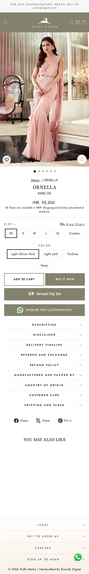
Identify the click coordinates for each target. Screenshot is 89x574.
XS (11, 233)
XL (58, 233)
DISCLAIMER (44, 335)
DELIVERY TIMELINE (44, 345)
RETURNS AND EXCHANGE (44, 355)
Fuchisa (72, 254)
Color (44, 245)
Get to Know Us (43, 536)
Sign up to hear (43, 559)
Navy (44, 265)
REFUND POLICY (44, 365)
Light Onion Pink (23, 254)
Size (44, 224)
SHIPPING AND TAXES (44, 405)
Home (35, 180)
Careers (43, 548)
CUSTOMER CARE (44, 395)
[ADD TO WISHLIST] (6, 160)
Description (44, 325)
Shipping (48, 208)
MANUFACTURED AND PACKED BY (44, 375)
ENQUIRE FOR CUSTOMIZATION (49, 310)
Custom (74, 233)
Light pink (51, 254)
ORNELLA (51, 180)
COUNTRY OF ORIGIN (44, 385)
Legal (43, 525)
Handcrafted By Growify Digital (60, 569)
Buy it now (65, 279)
